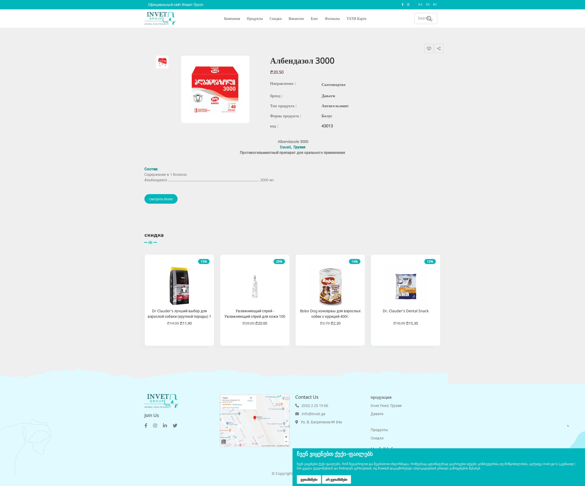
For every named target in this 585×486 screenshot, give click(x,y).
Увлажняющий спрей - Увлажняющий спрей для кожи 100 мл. (254, 314)
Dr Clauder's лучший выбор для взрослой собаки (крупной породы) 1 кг (179, 314)
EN (428, 4)
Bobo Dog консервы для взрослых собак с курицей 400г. (330, 313)
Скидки (276, 18)
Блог (314, 18)
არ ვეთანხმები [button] (336, 479)
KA (420, 4)
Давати (377, 413)
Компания (232, 18)
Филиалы (332, 18)
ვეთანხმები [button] (308, 479)
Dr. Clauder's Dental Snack (406, 310)
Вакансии (296, 18)
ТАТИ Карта (356, 18)
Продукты (255, 18)
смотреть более (161, 198)
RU (435, 4)
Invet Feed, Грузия (386, 405)
